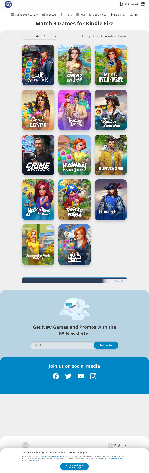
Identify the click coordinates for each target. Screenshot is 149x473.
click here (35, 460)
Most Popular (101, 36)
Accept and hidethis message (74, 466)
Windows (51, 14)
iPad (82, 14)
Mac (136, 14)
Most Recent (119, 36)
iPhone (68, 14)
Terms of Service (56, 456)
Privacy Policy (42, 456)
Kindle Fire (120, 14)
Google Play (99, 14)
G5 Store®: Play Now (26, 14)
